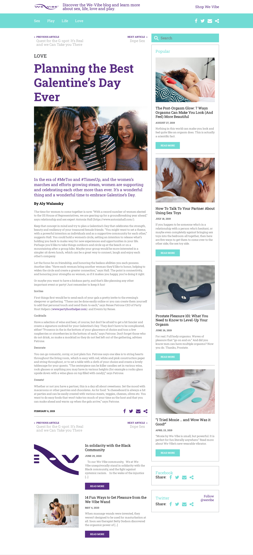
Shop (207, 6)
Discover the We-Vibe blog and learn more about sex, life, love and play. (101, 6)
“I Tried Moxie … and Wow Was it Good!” (183, 421)
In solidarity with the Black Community (108, 447)
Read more (97, 486)
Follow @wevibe (207, 498)
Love (79, 21)
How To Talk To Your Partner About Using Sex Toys (185, 210)
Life (65, 21)
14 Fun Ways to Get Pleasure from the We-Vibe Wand (115, 499)
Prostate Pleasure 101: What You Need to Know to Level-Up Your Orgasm (182, 320)
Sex (37, 21)
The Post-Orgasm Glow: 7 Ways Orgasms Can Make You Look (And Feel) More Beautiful (184, 112)
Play (51, 21)
